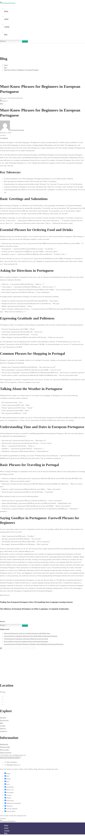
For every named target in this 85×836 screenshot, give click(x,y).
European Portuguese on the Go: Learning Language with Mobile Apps (27, 633)
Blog (5, 67)
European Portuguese (17, 130)
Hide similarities (11, 762)
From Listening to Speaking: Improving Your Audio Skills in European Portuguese (30, 636)
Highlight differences (13, 765)
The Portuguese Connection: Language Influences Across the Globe (26, 639)
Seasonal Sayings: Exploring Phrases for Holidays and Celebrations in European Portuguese (34, 644)
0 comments (4, 138)
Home (6, 65)
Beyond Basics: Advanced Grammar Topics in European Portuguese (26, 641)
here (79, 588)
